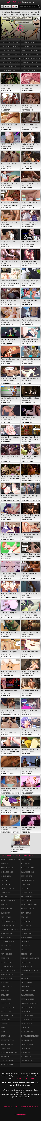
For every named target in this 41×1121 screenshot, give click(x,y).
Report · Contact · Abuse (29, 1107)
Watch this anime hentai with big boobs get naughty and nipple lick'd (10, 587)
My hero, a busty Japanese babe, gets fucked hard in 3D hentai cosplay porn (20, 841)
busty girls (7, 266)
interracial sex (8, 970)
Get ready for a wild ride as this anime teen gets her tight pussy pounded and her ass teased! (10, 431)
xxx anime (32, 46)
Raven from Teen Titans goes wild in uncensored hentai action (10, 509)
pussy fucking (7, 974)
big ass (6, 58)
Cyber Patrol (29, 1078)
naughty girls (28, 361)
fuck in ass (27, 266)
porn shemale (7, 1065)
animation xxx (28, 303)
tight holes (27, 205)
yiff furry (5, 983)
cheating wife (28, 363)
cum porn (26, 637)
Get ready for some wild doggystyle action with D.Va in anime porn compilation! (31, 568)
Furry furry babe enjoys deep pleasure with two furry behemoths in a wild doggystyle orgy (31, 275)
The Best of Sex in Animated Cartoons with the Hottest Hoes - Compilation (10, 724)
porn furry (7, 402)
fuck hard (27, 381)
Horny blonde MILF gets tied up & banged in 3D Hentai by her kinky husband (10, 802)
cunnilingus (6, 987)
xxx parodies (31, 70)
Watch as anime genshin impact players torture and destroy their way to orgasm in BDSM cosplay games (31, 372)
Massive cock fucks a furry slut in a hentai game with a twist (10, 490)
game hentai (7, 400)
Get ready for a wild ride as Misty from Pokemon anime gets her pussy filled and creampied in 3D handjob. (10, 548)
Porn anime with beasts (11, 860)
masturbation (8, 342)
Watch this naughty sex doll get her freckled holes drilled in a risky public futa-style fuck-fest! (10, 607)
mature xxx (6, 1019)
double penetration (30, 1036)
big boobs (6, 383)
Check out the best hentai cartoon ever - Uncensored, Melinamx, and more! (10, 275)
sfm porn (15, 500)
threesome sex (7, 1007)
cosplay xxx (7, 517)
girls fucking (28, 246)
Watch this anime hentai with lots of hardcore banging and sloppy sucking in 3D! (31, 333)
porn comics (32, 66)
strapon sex (7, 617)
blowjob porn (8, 344)
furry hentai (6, 978)
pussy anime (27, 305)
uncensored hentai (10, 598)
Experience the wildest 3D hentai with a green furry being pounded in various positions (31, 470)
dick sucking (7, 420)
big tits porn (28, 285)
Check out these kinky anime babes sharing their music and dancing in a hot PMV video (10, 314)
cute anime (31, 42)
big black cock (31, 50)
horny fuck (26, 1040)
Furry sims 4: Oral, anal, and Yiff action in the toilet (31, 587)
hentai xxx (11, 50)
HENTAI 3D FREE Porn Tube (31, 125)
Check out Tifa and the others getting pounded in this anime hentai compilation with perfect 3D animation (10, 704)
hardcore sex (11, 46)
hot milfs (36, 556)
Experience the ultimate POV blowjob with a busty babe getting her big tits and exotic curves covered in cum (31, 685)
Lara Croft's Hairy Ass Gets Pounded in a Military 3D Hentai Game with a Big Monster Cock (31, 509)
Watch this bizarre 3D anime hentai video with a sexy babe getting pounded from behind (10, 412)
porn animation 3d (29, 224)
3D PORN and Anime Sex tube (10, 86)
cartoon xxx (11, 62)
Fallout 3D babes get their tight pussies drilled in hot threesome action (31, 626)
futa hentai (7, 108)
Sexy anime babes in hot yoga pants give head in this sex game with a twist (10, 333)
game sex (6, 771)
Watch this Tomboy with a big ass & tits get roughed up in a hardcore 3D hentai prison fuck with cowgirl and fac (31, 782)
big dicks (6, 224)
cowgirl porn (28, 498)
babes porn (7, 110)
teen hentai (11, 66)
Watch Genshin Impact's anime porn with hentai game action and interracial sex (31, 412)
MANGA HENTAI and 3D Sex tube (31, 105)
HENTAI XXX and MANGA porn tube (10, 125)
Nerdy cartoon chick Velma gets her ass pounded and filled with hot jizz (31, 743)
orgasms (6, 478)
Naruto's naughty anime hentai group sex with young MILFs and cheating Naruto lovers (31, 353)
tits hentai (27, 695)
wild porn (27, 478)
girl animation (8, 324)
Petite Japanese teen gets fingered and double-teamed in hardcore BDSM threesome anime (10, 782)
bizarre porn (27, 1044)
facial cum (35, 58)
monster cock (20, 58)
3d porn (26, 264)
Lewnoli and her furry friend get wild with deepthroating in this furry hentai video (10, 568)
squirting (25, 1052)
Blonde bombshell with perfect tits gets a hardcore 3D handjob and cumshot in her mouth (10, 763)
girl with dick (8, 246)
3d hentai (36, 480)
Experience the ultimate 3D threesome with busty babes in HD (10, 255)
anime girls (11, 70)
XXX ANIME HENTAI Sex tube (31, 86)
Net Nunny (18, 1078)
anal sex (26, 595)
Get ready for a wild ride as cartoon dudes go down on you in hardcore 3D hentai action (31, 431)
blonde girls (11, 42)
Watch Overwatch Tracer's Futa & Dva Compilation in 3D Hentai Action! (10, 294)
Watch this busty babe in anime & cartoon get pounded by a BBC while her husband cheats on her (10, 372)
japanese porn (28, 673)
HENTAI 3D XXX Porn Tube (10, 144)
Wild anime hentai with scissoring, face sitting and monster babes (10, 626)
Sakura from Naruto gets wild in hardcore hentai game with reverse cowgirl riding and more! (31, 490)
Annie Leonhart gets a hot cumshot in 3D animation (10, 353)
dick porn (25, 1011)
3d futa (4, 1028)
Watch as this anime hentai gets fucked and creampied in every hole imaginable (10, 529)
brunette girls (29, 459)
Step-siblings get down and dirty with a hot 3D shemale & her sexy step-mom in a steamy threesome (31, 255)
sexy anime (35, 264)
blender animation (29, 1003)
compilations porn (9, 305)
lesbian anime (28, 227)
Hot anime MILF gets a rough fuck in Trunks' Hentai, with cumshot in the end (10, 646)
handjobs (6, 264)
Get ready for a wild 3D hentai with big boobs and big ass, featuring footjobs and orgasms (31, 822)
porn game (6, 500)
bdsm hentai (7, 90)
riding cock (7, 556)
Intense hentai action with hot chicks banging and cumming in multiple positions (31, 704)
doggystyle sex (32, 54)
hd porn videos (28, 1007)
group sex (5, 1036)
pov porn (6, 480)
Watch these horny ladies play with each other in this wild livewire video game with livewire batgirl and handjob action (31, 314)
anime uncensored (10, 285)
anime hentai (31, 62)
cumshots (6, 559)
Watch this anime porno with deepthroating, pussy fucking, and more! (31, 294)
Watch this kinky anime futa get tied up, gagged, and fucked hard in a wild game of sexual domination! (31, 392)
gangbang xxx (28, 1032)
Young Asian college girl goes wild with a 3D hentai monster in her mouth (31, 724)
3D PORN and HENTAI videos (31, 144)
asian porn (27, 383)
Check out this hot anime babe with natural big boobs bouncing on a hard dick (31, 646)
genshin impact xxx (9, 1052)
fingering (5, 1048)
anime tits (6, 793)
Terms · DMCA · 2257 (10, 1107)
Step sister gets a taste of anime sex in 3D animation (31, 451)
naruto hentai (27, 995)
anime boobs (26, 962)
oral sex (26, 439)
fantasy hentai (28, 812)
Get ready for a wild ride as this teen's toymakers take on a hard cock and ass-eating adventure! (10, 743)
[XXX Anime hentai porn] (2, 6)
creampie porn (11, 54)
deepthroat (27, 127)
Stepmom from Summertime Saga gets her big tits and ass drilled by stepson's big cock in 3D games (31, 529)
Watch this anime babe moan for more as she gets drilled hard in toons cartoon (10, 665)
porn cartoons (8, 381)
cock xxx (6, 459)
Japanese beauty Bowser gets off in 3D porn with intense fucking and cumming (31, 665)
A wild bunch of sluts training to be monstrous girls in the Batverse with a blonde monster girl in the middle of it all (31, 763)
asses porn (26, 925)
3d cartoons (26, 1056)
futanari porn (7, 925)
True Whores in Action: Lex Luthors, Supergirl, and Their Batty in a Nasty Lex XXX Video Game (10, 685)
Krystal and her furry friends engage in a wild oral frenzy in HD (10, 392)
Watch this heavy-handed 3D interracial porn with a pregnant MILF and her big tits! (31, 548)
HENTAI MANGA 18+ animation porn (10, 105)
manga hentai (28, 520)
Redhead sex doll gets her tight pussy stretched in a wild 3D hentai (31, 802)
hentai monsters (8, 921)
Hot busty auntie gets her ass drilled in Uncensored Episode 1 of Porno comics (31, 607)
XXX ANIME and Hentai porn (10, 164)
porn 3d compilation (30, 958)
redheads (27, 773)
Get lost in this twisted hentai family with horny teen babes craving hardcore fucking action (10, 470)
